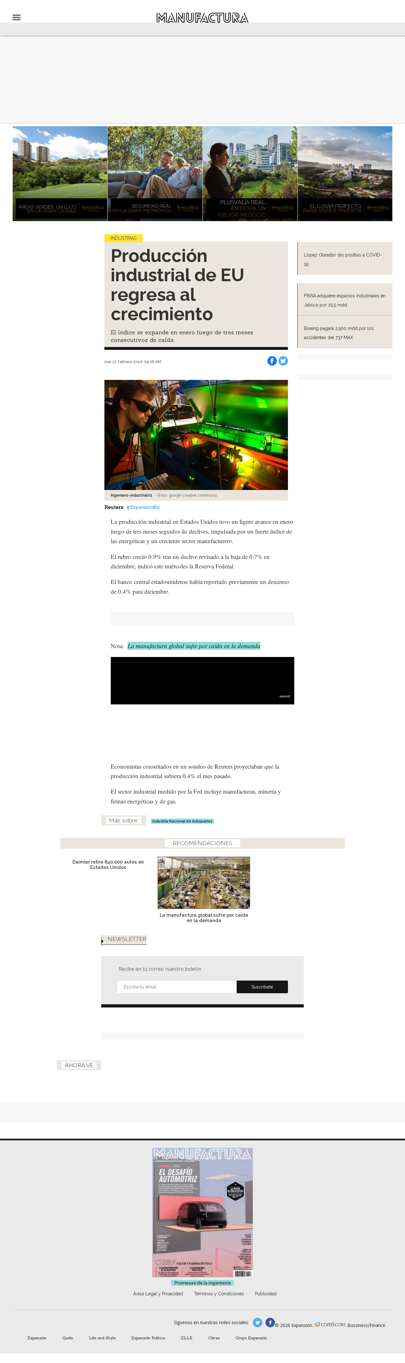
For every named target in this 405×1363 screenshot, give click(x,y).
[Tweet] (283, 361)
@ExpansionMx (143, 507)
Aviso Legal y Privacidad (158, 1293)
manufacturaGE (257, 1322)
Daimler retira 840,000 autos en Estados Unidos (108, 864)
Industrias (123, 238)
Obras (214, 1337)
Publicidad (266, 1293)
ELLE (186, 1337)
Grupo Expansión (251, 1337)
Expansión (37, 1337)
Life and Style (102, 1337)
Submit (262, 987)
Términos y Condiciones (219, 1293)
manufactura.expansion (270, 1322)
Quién (67, 1337)
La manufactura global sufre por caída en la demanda (194, 646)
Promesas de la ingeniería (202, 1283)
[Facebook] (272, 361)
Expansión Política (148, 1337)
